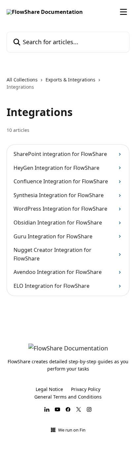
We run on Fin (71, 430)
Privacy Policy (85, 389)
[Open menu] (123, 12)
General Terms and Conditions (68, 397)
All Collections (22, 79)
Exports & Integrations (70, 79)
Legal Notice (49, 389)
